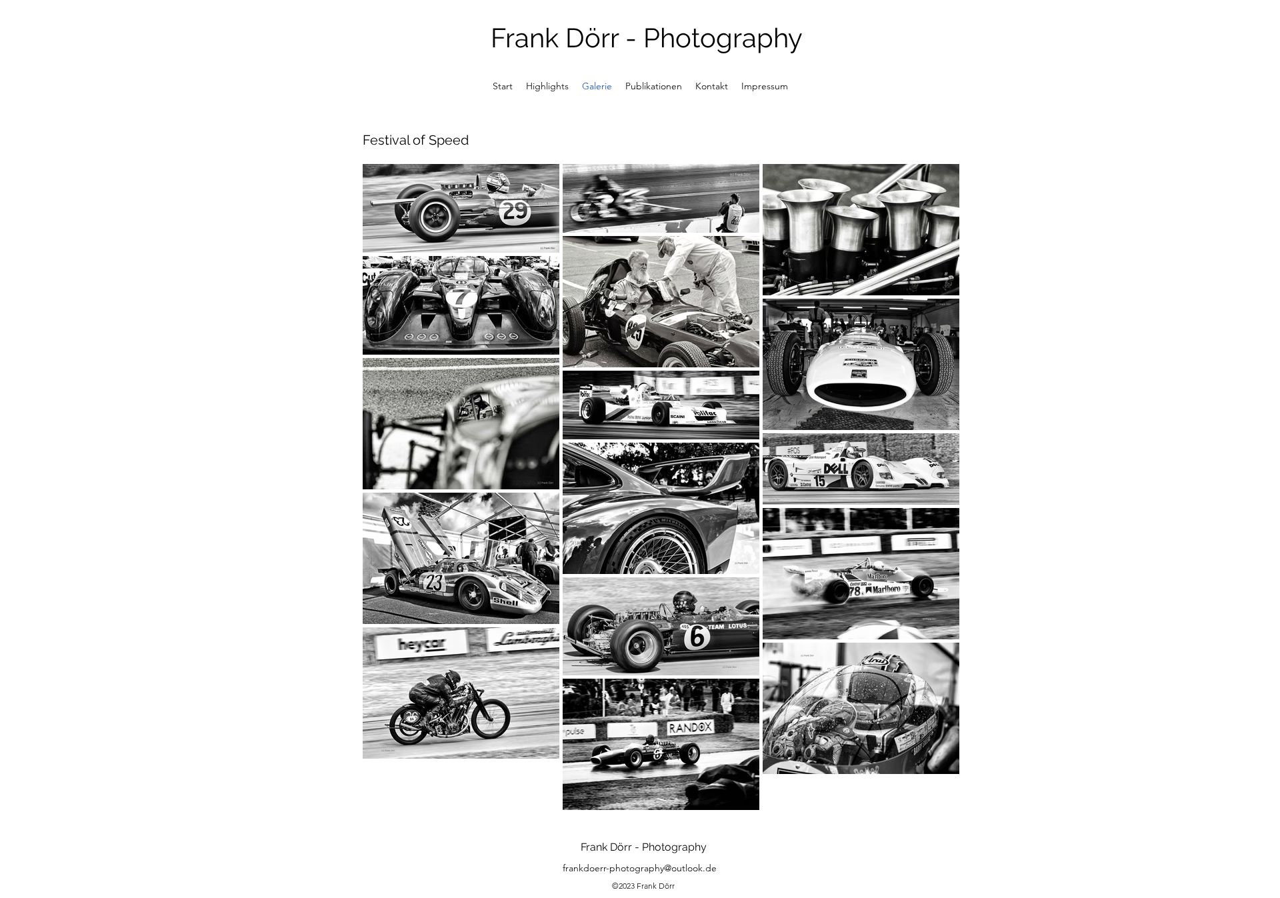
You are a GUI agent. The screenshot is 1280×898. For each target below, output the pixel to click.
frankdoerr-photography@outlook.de (640, 868)
